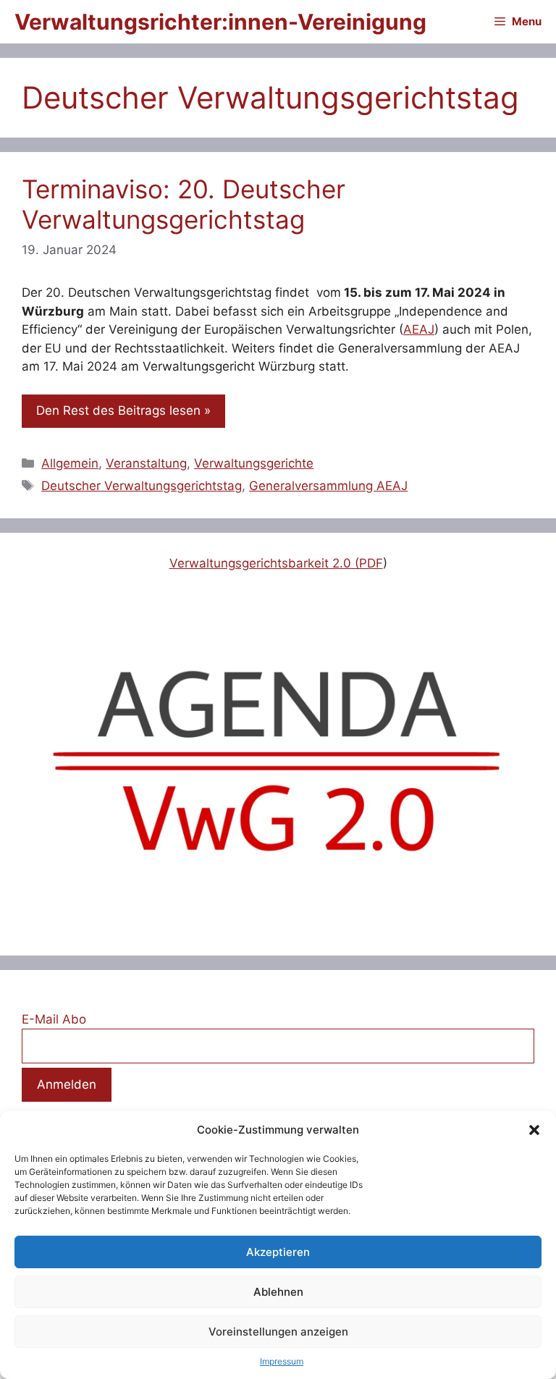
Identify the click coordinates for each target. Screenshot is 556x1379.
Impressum (281, 1361)
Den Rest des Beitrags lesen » (123, 410)
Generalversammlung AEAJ (328, 485)
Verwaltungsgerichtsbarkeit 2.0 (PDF (276, 563)
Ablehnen (278, 1292)
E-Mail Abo (54, 1019)
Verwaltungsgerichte (253, 463)
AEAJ (418, 329)
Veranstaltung (146, 463)
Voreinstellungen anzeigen (278, 1331)
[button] (534, 1130)
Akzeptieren (278, 1252)
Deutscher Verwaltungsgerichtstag (141, 485)
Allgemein (69, 463)
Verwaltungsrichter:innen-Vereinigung (220, 22)
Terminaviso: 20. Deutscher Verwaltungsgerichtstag (183, 204)
